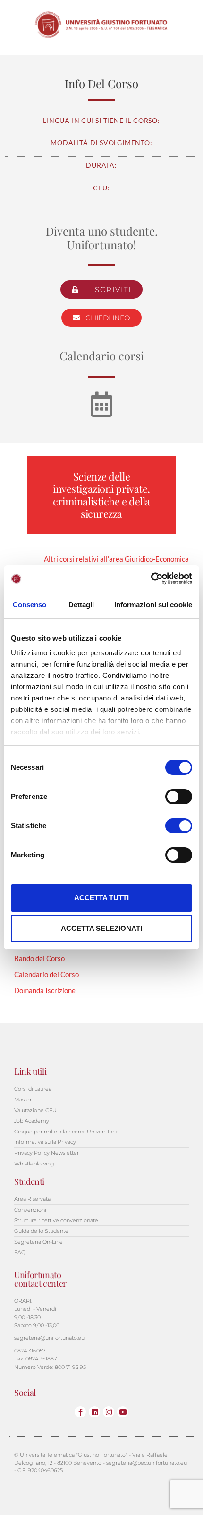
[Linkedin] (94, 1411)
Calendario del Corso (46, 974)
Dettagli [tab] (81, 605)
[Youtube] (122, 1411)
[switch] (178, 796)
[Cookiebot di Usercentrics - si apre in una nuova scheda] (151, 578)
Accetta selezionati (101, 928)
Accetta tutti (101, 898)
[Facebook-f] (80, 1411)
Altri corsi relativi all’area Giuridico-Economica (116, 558)
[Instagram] (108, 1411)
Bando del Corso (39, 958)
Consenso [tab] (30, 605)
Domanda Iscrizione (45, 990)
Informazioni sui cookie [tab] (153, 605)
